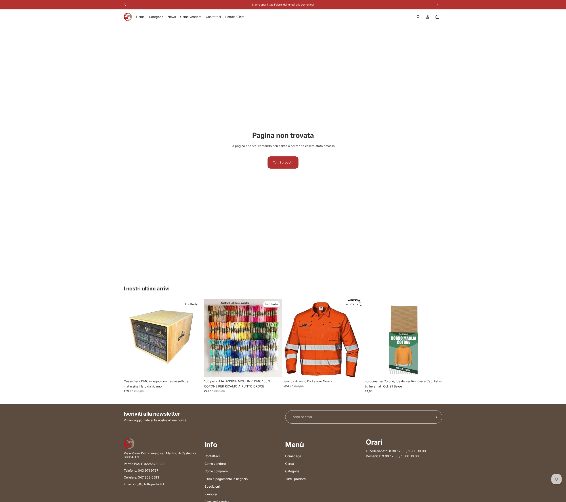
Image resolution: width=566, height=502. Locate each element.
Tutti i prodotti (283, 162)
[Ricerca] (418, 17)
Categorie (292, 471)
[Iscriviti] (435, 417)
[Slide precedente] (210, 338)
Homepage (293, 456)
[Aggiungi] (195, 370)
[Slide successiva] (275, 338)
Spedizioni (212, 486)
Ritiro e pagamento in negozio (226, 479)
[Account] (427, 17)
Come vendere (215, 463)
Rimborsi (211, 494)
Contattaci (212, 456)
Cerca (289, 463)
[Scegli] (355, 370)
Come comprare (216, 471)
